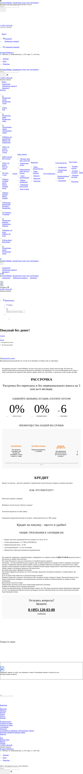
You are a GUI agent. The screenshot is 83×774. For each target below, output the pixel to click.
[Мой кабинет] (1, 266)
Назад (11, 305)
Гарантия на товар (6, 725)
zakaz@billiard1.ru (8, 52)
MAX (5, 61)
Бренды (2, 741)
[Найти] (3, 10)
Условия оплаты (5, 721)
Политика (3, 729)
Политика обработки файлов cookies (12, 732)
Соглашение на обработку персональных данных (17, 731)
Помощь (3, 718)
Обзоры (2, 743)
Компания (3, 705)
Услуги (2, 716)
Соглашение (4, 727)
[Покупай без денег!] (7, 358)
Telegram (6, 59)
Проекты (3, 711)
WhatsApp (6, 64)
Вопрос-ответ (4, 740)
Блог (1, 738)
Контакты (3, 709)
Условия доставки (6, 723)
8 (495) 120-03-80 (6, 25)
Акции (2, 714)
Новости (3, 734)
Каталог (3, 712)
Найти (5, 771)
